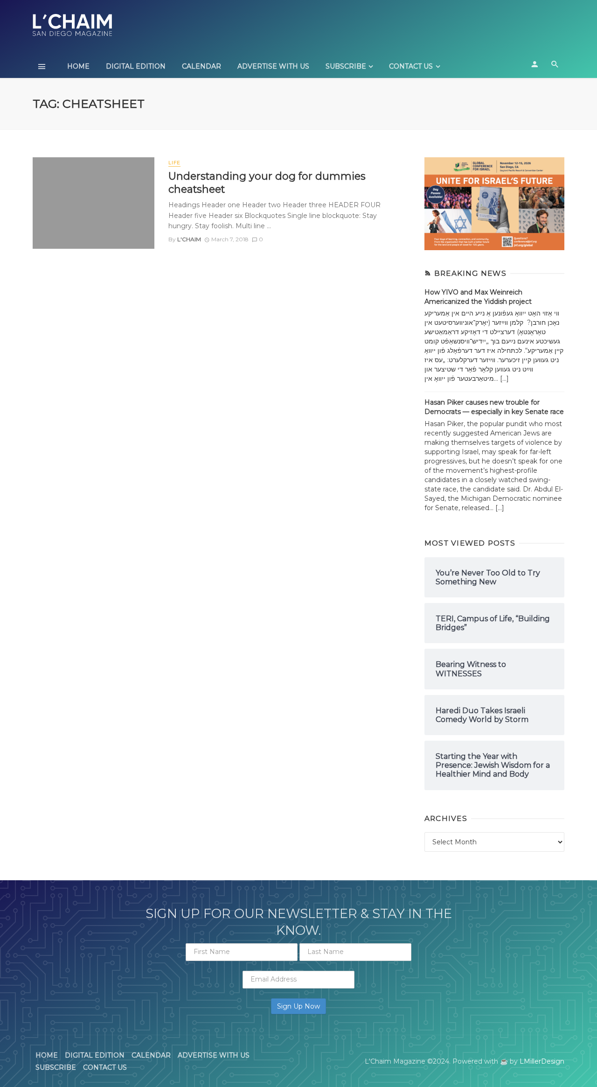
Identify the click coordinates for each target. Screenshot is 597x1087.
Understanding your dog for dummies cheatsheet (267, 182)
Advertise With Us (273, 66)
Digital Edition (136, 66)
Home (78, 66)
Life (174, 163)
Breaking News (470, 273)
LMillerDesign (542, 1061)
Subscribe (346, 66)
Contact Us (411, 66)
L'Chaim (189, 239)
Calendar (201, 66)
